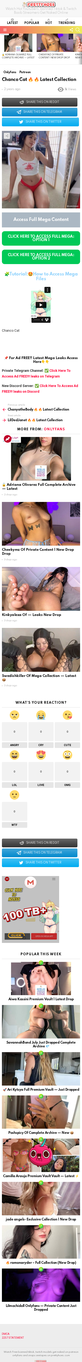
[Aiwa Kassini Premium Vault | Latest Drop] (41, 978)
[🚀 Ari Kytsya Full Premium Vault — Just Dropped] (41, 1069)
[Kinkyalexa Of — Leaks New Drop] (41, 589)
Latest (12, 23)
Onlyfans (54, 429)
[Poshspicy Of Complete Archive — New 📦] (41, 1112)
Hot (48, 23)
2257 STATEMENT (13, 1337)
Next (80, 49)
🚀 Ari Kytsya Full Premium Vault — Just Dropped (41, 1089)
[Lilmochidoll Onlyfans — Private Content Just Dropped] (41, 1285)
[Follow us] (71, 30)
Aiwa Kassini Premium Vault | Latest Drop (41, 999)
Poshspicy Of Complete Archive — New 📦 (41, 1133)
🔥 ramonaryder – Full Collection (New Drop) (41, 1263)
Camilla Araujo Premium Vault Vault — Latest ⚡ (41, 1176)
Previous (2, 49)
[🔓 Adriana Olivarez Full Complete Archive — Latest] (18, 43)
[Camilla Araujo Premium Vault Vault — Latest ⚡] (41, 1155)
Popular (31, 23)
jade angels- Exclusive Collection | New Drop (41, 1219)
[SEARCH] (78, 30)
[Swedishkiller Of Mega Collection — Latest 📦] (41, 650)
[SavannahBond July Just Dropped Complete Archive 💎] (41, 1021)
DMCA (6, 1333)
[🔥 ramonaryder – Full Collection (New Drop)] (41, 1242)
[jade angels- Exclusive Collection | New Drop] (41, 1198)
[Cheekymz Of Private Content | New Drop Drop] (55, 43)
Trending (66, 23)
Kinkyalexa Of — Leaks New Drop (31, 615)
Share (7, 136)
